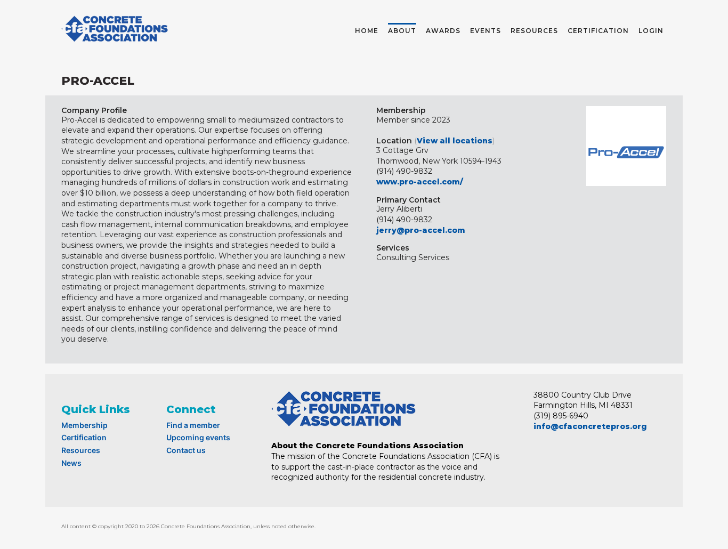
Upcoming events (198, 437)
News (71, 462)
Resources (80, 450)
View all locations (454, 141)
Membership (84, 425)
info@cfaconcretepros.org (590, 426)
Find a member (193, 425)
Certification (84, 437)
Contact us (186, 450)
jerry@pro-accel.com (420, 230)
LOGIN (651, 31)
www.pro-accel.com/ (419, 182)
